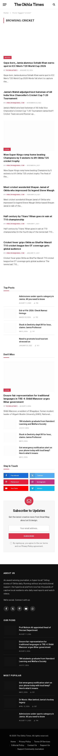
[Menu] (4, 4)
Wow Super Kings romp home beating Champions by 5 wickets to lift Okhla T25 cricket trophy (26, 157)
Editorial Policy (17, 745)
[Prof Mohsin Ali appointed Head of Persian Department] (10, 630)
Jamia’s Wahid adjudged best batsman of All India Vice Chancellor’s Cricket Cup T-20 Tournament (28, 95)
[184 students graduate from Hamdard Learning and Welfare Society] (10, 424)
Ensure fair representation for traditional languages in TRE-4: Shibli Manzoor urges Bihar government (27, 398)
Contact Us (32, 745)
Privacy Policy (27, 546)
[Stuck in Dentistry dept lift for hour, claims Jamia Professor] (10, 328)
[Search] (53, 4)
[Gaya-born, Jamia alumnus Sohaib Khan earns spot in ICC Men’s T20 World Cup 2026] (29, 44)
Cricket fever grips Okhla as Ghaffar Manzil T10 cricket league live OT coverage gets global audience (28, 245)
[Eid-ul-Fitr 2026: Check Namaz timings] (10, 313)
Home (13, 742)
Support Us (45, 745)
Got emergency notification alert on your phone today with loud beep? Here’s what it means (35, 450)
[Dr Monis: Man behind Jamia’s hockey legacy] (10, 703)
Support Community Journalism (30, 749)
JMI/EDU (7, 57)
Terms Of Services (42, 742)
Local (7, 149)
